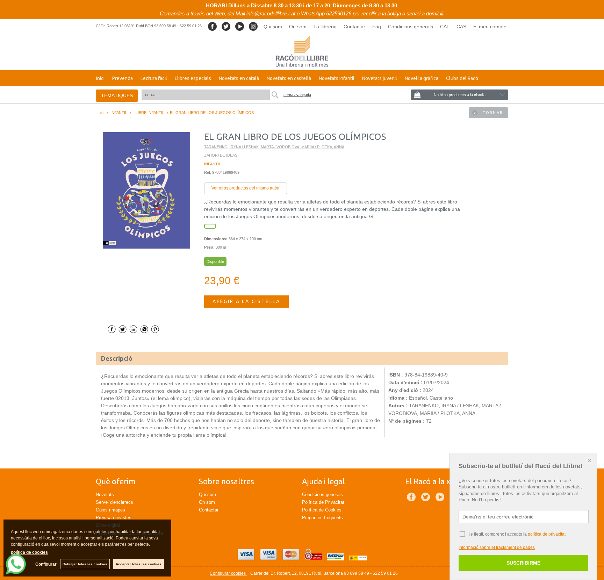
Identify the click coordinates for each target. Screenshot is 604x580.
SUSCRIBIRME (523, 563)
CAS (461, 26)
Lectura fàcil (154, 78)
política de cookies (29, 552)
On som (298, 26)
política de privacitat (547, 534)
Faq (376, 26)
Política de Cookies (321, 510)
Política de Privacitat (323, 502)
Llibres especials (193, 78)
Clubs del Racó (462, 78)
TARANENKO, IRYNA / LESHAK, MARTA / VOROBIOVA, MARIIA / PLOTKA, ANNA (274, 147)
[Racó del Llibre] (302, 51)
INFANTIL (212, 164)
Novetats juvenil (379, 78)
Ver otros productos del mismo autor (245, 188)
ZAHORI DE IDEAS (220, 155)
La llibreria (325, 26)
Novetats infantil (336, 78)
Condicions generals (410, 26)
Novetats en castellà (289, 78)
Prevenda (122, 78)
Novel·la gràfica (421, 78)
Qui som (273, 26)
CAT (445, 26)
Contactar (354, 26)
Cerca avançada (297, 95)
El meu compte (489, 26)
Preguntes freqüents (322, 517)
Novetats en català (239, 78)
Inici (100, 78)
